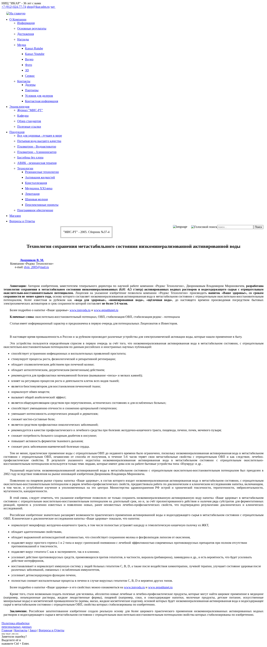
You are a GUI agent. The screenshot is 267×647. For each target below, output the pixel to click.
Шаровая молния (36, 199)
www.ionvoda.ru (80, 310)
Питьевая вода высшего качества (39, 141)
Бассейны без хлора (30, 157)
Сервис (30, 75)
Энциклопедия (19, 106)
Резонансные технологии (42, 172)
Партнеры (32, 90)
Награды (23, 39)
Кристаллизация (36, 183)
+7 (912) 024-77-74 (14, 6)
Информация (26, 23)
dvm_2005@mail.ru (36, 267)
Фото (28, 64)
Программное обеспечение (35, 210)
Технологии (25, 168)
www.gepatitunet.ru (106, 310)
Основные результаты (31, 28)
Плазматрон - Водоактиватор (36, 146)
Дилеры (30, 84)
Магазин (15, 215)
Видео (29, 59)
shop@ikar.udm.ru (38, 6)
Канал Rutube (34, 48)
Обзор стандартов (29, 121)
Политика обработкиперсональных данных (17, 625)
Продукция (16, 132)
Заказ (33, 630)
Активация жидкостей (40, 177)
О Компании (17, 19)
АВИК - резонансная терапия (36, 163)
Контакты (23, 81)
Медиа (21, 45)
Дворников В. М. (32, 260)
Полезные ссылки (29, 126)
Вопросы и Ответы (22, 221)
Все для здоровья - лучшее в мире (39, 135)
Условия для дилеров (39, 95)
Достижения (25, 34)
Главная (7, 630)
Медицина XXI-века (38, 188)
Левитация (32, 193)
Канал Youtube (34, 54)
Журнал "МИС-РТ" (30, 110)
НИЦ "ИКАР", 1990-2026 (10, 634)
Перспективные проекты (41, 204)
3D (27, 70)
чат (53, 6)
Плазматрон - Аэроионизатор (36, 152)
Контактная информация (41, 101)
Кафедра (23, 115)
